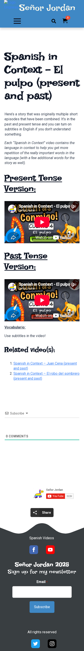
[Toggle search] (54, 21)
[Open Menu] (17, 21)
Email (42, 582)
